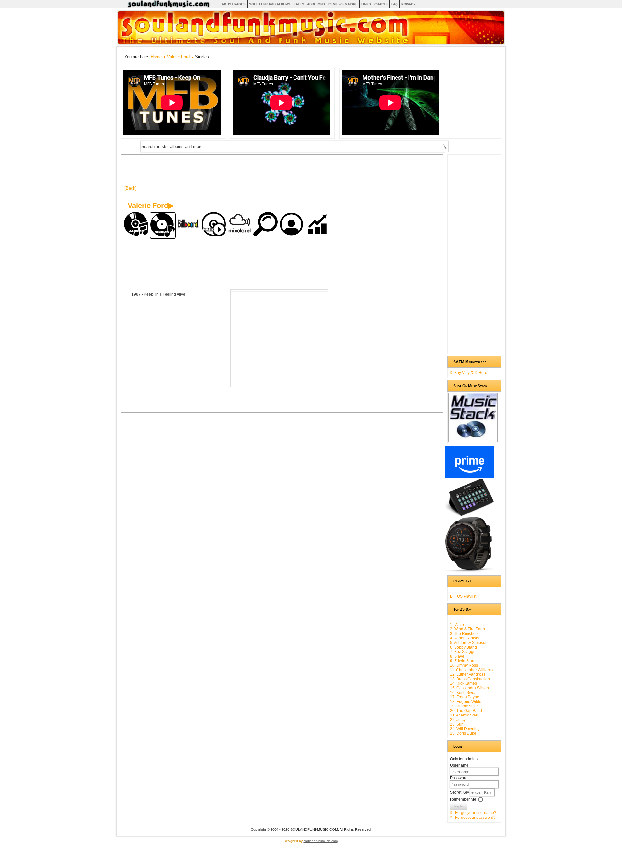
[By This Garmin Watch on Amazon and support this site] (469, 571)
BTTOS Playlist (463, 596)
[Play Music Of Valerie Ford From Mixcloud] (240, 225)
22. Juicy (458, 719)
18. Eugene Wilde (465, 701)
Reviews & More (343, 4)
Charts (381, 4)
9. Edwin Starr (462, 661)
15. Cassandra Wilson (469, 688)
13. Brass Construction (470, 679)
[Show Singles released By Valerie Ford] (163, 225)
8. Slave (457, 656)
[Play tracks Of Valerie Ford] (214, 225)
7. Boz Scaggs (462, 651)
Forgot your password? (475, 817)
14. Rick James (463, 683)
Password (458, 778)
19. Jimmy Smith (464, 706)
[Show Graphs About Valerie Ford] (318, 225)
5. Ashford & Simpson (469, 642)
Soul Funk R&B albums (269, 4)
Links (366, 4)
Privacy (408, 4)
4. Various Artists (464, 638)
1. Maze (457, 624)
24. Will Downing (465, 729)
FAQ (394, 4)
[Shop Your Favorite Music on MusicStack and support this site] (473, 439)
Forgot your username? (475, 812)
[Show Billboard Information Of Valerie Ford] (189, 225)
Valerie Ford (178, 56)
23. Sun (457, 724)
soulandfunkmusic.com (321, 841)
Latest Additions (309, 4)
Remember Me (463, 799)
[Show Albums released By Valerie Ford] (137, 225)
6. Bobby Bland (463, 647)
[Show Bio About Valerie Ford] (292, 225)
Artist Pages (234, 4)
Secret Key (460, 792)
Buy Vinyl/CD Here (470, 372)
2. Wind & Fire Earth (467, 629)
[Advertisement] (242, 172)
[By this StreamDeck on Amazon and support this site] (469, 515)
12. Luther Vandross (467, 674)
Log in (458, 806)
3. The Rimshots (464, 633)
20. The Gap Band (466, 710)
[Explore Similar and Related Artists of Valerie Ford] (266, 225)
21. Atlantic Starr (464, 715)
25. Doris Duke (463, 733)
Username (459, 765)
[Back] (130, 188)
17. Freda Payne (464, 697)
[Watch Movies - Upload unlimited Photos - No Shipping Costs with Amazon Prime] (469, 476)
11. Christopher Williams (471, 670)
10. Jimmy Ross (464, 665)
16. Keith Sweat (464, 692)
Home (156, 56)
